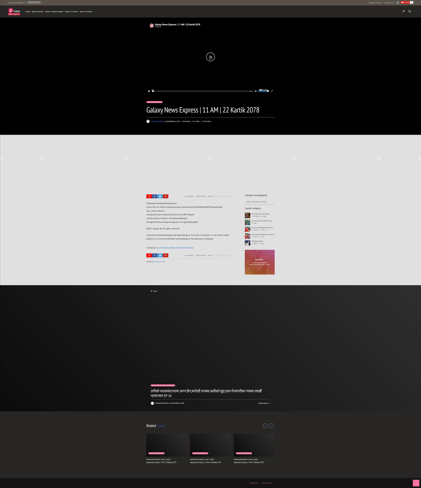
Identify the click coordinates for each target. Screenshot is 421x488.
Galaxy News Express (154, 102)
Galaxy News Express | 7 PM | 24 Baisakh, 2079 (161, 462)
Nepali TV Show (71, 12)
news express (187, 248)
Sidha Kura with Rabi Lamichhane (163, 385)
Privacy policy (375, 3)
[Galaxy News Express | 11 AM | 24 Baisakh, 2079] (126, 158)
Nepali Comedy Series (54, 12)
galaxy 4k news (163, 248)
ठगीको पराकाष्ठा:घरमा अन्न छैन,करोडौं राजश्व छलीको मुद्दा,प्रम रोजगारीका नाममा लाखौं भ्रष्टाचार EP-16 (206, 393)
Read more (263, 403)
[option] (42, 158)
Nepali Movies (37, 12)
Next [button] (419, 158)
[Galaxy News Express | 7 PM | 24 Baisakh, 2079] (42, 158)
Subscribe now (34, 2)
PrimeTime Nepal (157, 121)
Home (27, 12)
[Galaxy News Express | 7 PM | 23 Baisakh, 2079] (210, 158)
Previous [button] (1, 158)
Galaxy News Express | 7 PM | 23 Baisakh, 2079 (249, 462)
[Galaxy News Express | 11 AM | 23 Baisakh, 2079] (295, 158)
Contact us (389, 3)
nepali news (175, 248)
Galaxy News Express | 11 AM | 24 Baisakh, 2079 (205, 462)
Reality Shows (86, 12)
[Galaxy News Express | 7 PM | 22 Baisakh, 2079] (379, 158)
